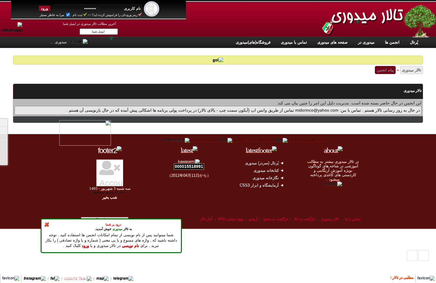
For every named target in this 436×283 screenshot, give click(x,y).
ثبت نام (77, 15)
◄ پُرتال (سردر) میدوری (265, 163)
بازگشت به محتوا (275, 219)
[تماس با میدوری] (3, 153)
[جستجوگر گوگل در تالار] (79, 41)
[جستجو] (3, 161)
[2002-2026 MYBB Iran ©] (177, 140)
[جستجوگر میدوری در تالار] (93, 41)
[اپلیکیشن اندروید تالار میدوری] (333, 183)
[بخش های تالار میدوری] (3, 138)
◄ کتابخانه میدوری (269, 170)
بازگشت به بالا (304, 219)
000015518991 (189, 166)
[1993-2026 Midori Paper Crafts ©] (280, 140)
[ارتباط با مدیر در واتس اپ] (14, 24)
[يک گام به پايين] (412, 255)
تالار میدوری (411, 70)
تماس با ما (352, 219)
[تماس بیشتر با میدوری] (3, 145)
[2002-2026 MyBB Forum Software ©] (225, 140)
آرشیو (253, 219)
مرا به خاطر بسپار (52, 15)
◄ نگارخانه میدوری (269, 178)
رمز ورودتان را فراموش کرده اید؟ (114, 15)
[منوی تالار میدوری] (3, 122)
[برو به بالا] (423, 255)
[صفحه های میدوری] (3, 130)
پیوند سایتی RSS (230, 219)
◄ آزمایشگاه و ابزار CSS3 (262, 185)
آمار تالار (206, 219)
